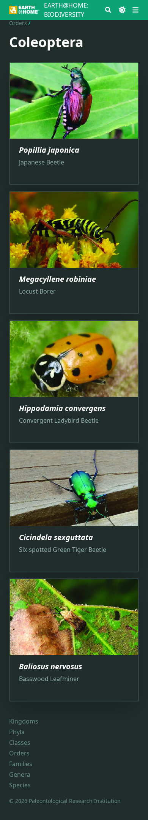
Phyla (17, 732)
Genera (19, 774)
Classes (19, 742)
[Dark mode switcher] (122, 10)
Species (20, 785)
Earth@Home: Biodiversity (66, 10)
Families (20, 764)
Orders (18, 23)
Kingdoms (23, 721)
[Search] (108, 10)
